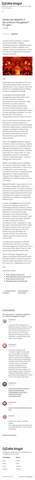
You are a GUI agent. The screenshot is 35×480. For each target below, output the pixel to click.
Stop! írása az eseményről (15, 279)
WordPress (29, 476)
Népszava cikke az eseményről (16, 281)
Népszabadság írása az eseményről (18, 276)
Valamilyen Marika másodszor (9, 292)
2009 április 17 (12, 319)
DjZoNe (6, 28)
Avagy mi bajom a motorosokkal (23, 292)
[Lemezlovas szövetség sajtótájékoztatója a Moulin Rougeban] (17, 75)
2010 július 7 (11, 415)
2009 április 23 (12, 344)
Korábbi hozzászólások (9, 435)
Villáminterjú (11, 385)
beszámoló (14, 34)
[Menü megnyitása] (3, 11)
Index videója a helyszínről (15, 274)
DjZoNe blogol (12, 3)
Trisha (10, 404)
